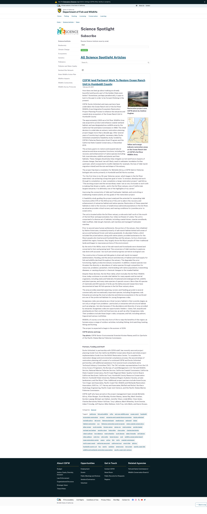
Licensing (82, 16)
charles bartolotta (133, 430)
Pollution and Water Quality (67, 66)
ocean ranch (135, 414)
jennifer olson (102, 430)
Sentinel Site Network (65, 70)
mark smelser (127, 427)
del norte (97, 420)
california (93, 414)
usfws (108, 440)
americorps (119, 446)
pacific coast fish (139, 446)
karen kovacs (114, 437)
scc (98, 424)
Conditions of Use (92, 500)
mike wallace (87, 437)
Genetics (61, 58)
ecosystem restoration (90, 417)
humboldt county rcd (90, 446)
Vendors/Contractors (88, 479)
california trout (117, 443)
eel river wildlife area (122, 414)
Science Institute (64, 41)
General (93, 410)
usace (102, 440)
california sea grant (103, 443)
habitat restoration (89, 424)
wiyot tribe (126, 443)
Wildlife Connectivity (65, 83)
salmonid (128, 420)
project (102, 417)
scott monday (97, 427)
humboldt (143, 414)
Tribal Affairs (61, 489)
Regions (107, 479)
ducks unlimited (138, 417)
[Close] (205, 1)
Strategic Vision (62, 485)
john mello (104, 437)
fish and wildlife (103, 414)
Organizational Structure (65, 481)
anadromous (120, 420)
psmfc (105, 446)
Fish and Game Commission (139, 469)
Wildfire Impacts (64, 78)
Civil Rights (80, 500)
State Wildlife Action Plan (67, 74)
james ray (117, 427)
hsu (99, 446)
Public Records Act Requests (114, 476)
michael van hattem (89, 430)
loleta (135, 420)
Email (83, 45)
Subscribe (84, 50)
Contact (148, 5)
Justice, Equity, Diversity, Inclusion (65, 473)
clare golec (121, 430)
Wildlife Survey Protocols (67, 87)
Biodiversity (62, 45)
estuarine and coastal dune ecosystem (119, 417)
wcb (121, 437)
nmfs (118, 440)
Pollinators (62, 62)
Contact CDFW (109, 469)
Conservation (93, 16)
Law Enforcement (63, 478)
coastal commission (127, 440)
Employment (85, 469)
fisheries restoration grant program (113, 424)
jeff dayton (141, 433)
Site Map (116, 500)
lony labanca (98, 433)
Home (59, 16)
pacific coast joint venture (123, 450)
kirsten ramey (108, 427)
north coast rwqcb (89, 443)
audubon (111, 446)
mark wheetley (109, 433)
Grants (83, 472)
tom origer (128, 446)
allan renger (87, 427)
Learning (103, 16)
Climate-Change (63, 49)
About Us (141, 5)
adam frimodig (131, 433)
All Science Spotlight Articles (103, 57)
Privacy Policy (106, 500)
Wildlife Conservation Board (139, 472)
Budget (59, 469)
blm (113, 440)
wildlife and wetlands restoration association (98, 450)
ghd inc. (134, 443)
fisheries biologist (108, 420)
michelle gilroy (88, 420)
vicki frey (96, 437)
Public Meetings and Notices (90, 476)
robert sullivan (88, 433)
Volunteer (84, 483)
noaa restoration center (91, 440)
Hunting (74, 16)
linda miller (112, 430)
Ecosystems (62, 54)
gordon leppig (137, 427)
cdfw (111, 414)
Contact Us (126, 500)
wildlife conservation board (134, 437)
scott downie (120, 433)
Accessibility (69, 500)
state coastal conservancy (135, 424)
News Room (108, 472)
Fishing (66, 16)
